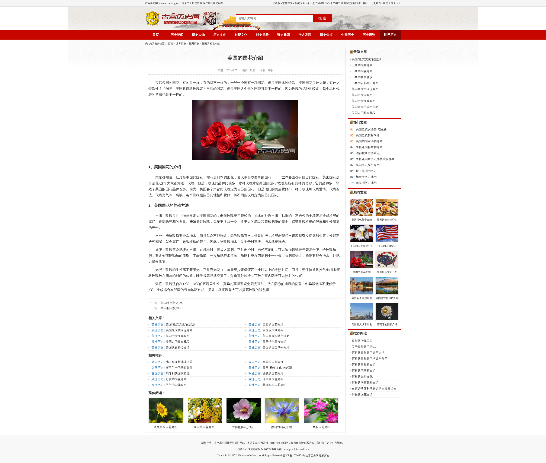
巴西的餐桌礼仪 (362, 77)
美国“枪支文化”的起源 (180, 324)
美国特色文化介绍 (172, 303)
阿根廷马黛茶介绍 (364, 364)
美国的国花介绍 (211, 43)
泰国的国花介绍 (204, 427)
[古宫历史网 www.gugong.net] (182, 24)
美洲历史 (194, 43)
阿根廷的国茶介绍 (364, 370)
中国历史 (347, 34)
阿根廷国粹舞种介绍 (369, 147)
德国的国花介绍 (281, 427)
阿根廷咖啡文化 (362, 376)
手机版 (276, 3)
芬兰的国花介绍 (176, 385)
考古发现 (305, 34)
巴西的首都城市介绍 (365, 83)
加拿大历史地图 (366, 177)
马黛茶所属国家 (362, 341)
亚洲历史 (254, 385)
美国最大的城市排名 (276, 336)
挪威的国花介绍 (273, 373)
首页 (155, 34)
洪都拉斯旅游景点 (368, 153)
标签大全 (300, 3)
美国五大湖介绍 (273, 330)
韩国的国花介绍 (242, 427)
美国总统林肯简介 (368, 135)
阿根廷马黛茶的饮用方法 (368, 352)
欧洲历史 (254, 373)
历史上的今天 (390, 3)
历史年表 (376, 3)
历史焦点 (326, 34)
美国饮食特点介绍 (178, 347)
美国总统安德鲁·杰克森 (371, 129)
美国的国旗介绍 (170, 308)
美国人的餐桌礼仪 (178, 341)
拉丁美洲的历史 (366, 171)
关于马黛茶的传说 (364, 346)
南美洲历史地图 (366, 183)
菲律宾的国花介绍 (274, 385)
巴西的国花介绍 (273, 324)
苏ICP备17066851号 (294, 455)
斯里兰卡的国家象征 (179, 367)
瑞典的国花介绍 (273, 379)
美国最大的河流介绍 (179, 330)
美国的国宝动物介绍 (276, 347)
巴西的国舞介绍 (362, 65)
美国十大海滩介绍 (178, 336)
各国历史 (158, 362)
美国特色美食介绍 (274, 341)
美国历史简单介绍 (368, 165)
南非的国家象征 (273, 362)
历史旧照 (369, 34)
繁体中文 (287, 3)
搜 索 (322, 18)
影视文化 (241, 34)
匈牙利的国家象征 (178, 373)
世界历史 (390, 34)
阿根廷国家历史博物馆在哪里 (375, 159)
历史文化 (219, 34)
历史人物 (198, 34)
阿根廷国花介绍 (362, 394)
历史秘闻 (177, 34)
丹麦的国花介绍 (176, 379)
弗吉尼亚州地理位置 (179, 362)
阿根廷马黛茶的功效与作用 (370, 358)
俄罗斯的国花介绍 (165, 427)
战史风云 (262, 34)
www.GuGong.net (251, 455)
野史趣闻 (283, 34)
